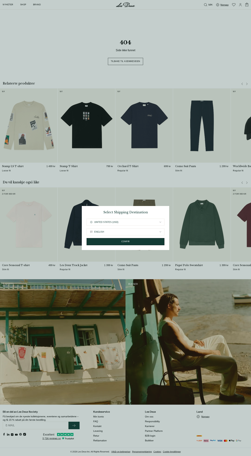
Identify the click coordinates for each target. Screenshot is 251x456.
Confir (125, 241)
